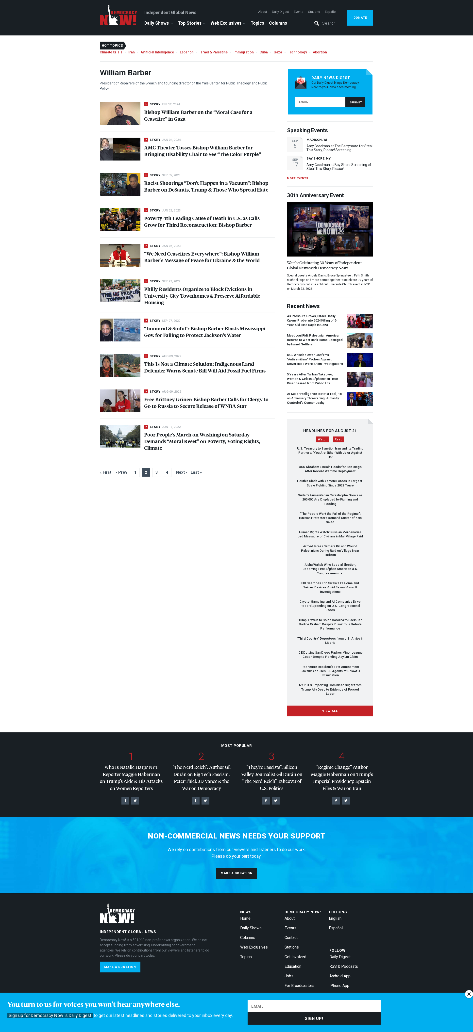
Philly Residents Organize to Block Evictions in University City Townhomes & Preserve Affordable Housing (202, 296)
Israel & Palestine (214, 52)
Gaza (278, 52)
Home (245, 918)
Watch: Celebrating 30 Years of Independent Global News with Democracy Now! (324, 265)
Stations (314, 12)
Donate (360, 17)
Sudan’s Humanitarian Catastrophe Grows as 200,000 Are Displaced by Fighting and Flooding (330, 499)
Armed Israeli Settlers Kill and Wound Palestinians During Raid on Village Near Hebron (330, 550)
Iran (131, 52)
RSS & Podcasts (343, 966)
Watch (322, 439)
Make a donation (237, 873)
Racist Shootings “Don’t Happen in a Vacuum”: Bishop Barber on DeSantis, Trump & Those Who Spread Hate (206, 186)
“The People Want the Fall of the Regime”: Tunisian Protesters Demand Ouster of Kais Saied (330, 518)
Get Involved (295, 956)
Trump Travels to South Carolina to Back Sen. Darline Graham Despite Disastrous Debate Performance (330, 624)
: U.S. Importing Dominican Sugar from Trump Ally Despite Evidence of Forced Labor (330, 689)
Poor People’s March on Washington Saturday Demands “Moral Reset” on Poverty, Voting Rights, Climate (202, 441)
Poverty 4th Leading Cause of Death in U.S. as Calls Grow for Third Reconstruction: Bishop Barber (202, 221)
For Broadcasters (299, 985)
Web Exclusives (226, 23)
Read (338, 439)
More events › (298, 178)
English (335, 918)
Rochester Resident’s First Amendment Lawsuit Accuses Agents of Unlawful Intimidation (330, 671)
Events (298, 12)
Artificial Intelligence (157, 52)
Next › (181, 472)
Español (331, 12)
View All (330, 711)
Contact (291, 937)
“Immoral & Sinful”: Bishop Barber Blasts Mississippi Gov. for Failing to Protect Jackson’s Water (204, 331)
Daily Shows (156, 23)
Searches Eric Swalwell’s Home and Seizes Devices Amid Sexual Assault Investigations (330, 587)
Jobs (289, 976)
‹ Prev (121, 472)
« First (105, 472)
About (262, 12)
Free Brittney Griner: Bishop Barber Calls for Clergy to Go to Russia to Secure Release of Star (206, 402)
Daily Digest (280, 12)
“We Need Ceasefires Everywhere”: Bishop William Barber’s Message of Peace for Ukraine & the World (202, 256)
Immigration (244, 52)
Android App (340, 976)
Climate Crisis (111, 52)
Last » (196, 472)
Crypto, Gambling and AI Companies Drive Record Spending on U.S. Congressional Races (330, 606)
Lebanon (187, 52)
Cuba (264, 52)
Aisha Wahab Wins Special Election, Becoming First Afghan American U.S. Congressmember (330, 569)
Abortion (320, 52)
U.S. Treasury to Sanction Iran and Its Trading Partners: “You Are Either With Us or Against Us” (330, 453)
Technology (297, 52)
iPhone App (339, 985)
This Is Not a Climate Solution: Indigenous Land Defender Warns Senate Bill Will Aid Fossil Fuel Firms (205, 367)
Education (293, 966)
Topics (257, 23)
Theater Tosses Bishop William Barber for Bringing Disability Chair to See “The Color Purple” (202, 150)
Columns (278, 23)
